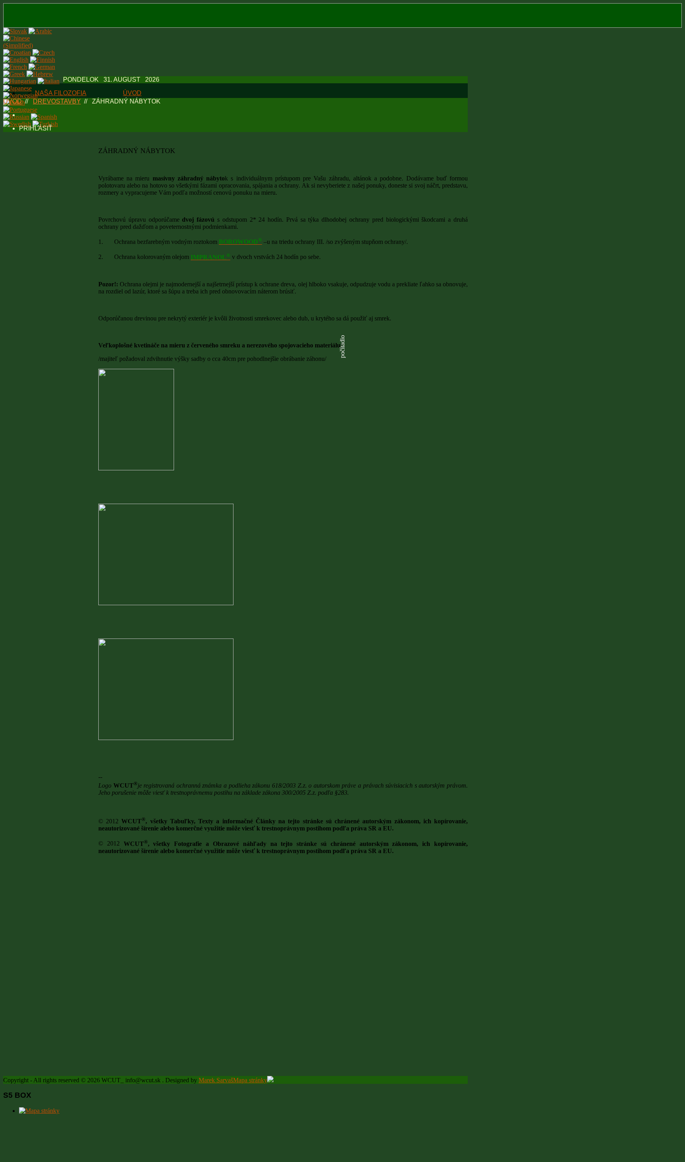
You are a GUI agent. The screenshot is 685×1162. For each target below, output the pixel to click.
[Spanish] (44, 117)
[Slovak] (15, 31)
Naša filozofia (60, 93)
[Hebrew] (40, 74)
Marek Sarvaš (216, 1080)
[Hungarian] (19, 81)
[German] (42, 67)
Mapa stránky (250, 1080)
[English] (16, 59)
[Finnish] (42, 59)
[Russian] (16, 117)
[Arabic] (40, 31)
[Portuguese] (20, 109)
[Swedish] (17, 124)
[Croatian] (17, 52)
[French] (15, 67)
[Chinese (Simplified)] (31, 45)
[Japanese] (17, 88)
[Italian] (48, 81)
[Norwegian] (20, 95)
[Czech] (44, 52)
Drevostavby (57, 101)
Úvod (132, 93)
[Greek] (14, 74)
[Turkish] (45, 124)
